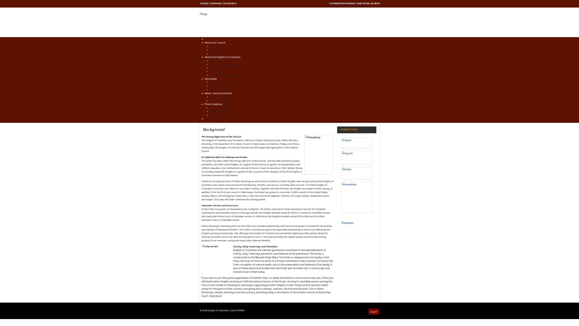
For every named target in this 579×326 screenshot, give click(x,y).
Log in (373, 311)
